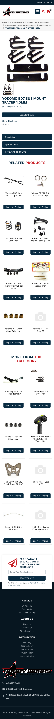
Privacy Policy (15, 585)
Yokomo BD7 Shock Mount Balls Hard (13, 330)
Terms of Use (27, 649)
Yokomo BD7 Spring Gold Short (14, 239)
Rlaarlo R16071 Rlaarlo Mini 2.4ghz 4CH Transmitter (40, 438)
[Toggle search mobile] (42, 11)
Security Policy (27, 656)
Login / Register (44, 2)
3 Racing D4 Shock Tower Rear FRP (13, 392)
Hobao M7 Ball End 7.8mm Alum (13, 437)
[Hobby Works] (15, 11)
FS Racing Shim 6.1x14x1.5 (41, 392)
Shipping (27, 642)
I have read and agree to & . (26, 584)
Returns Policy (27, 646)
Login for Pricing (27, 115)
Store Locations (27, 631)
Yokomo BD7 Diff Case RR (40, 330)
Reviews (9, 152)
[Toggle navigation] (37, 11)
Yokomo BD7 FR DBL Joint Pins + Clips (40, 194)
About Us (27, 624)
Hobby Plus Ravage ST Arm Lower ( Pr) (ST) (40, 529)
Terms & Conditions (37, 583)
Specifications (11, 144)
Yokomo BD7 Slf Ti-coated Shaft (40, 284)
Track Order (27, 609)
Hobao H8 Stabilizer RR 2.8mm (13, 528)
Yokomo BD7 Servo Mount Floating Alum (40, 239)
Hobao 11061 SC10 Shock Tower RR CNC (13, 483)
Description (10, 137)
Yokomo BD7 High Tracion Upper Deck (13, 194)
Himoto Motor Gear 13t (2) (40, 483)
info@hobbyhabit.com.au (19, 689)
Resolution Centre (27, 612)
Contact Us (27, 627)
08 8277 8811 (13, 683)
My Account (27, 606)
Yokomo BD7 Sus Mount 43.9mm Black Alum (13, 285)
